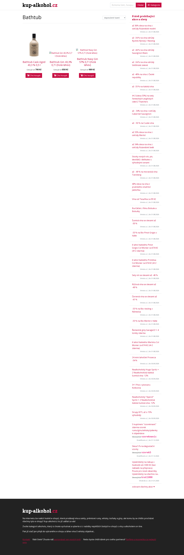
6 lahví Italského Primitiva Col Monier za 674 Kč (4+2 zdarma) (144, 263)
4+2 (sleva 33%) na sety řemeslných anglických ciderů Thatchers (143, 98)
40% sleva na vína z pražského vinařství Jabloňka (141, 187)
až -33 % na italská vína (143, 86)
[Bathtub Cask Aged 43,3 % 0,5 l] (34, 44)
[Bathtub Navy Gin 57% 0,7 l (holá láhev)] (87, 51)
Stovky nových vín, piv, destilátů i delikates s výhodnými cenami (142, 159)
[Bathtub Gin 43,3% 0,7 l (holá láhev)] (60, 54)
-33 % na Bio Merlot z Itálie (144, 320)
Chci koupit (34, 75)
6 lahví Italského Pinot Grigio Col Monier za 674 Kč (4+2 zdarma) (145, 247)
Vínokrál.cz (143, 481)
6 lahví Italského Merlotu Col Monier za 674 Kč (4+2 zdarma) (145, 345)
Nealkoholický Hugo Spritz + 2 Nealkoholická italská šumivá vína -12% (145, 372)
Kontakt (26, 539)
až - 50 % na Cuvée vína (143, 123)
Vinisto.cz (143, 32)
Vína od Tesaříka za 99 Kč (144, 199)
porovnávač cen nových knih (67, 539)
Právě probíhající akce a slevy (143, 18)
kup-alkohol (40, 5)
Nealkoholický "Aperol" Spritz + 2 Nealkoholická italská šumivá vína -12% (143, 400)
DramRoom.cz (142, 440)
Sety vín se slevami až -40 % (145, 275)
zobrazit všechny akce (142, 486)
